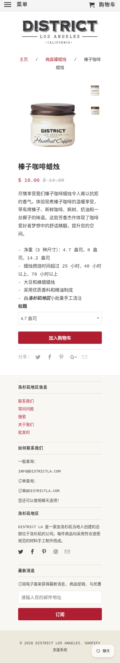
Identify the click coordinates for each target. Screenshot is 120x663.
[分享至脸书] (48, 357)
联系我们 (26, 401)
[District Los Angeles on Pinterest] (45, 552)
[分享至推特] (37, 357)
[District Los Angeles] (60, 33)
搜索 (22, 417)
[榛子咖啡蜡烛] (51, 118)
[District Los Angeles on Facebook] (33, 552)
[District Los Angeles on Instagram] (56, 552)
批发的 (24, 432)
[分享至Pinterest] (60, 357)
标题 (22, 306)
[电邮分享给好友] (83, 357)
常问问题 (26, 409)
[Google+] (72, 357)
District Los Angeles (57, 643)
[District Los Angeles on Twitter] (21, 552)
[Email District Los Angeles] (68, 552)
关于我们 (26, 425)
